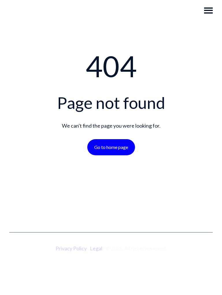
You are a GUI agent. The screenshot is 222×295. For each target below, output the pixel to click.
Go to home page (111, 147)
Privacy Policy (71, 248)
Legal (96, 248)
